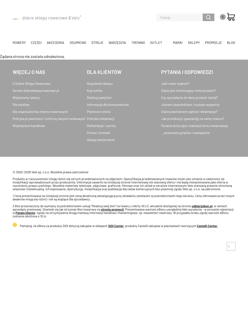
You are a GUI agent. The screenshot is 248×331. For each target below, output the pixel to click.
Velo (76, 17)
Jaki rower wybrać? (175, 83)
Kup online (94, 90)
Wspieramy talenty (26, 97)
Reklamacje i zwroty (101, 126)
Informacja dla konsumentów (108, 104)
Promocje (213, 42)
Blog (231, 42)
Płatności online (99, 112)
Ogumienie (78, 42)
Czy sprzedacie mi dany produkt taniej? (189, 97)
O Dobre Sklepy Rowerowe (31, 83)
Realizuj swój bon (99, 97)
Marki (178, 42)
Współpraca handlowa (29, 126)
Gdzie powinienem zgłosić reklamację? (189, 112)
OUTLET (156, 42)
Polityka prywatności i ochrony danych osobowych (49, 119)
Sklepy (194, 42)
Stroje (98, 42)
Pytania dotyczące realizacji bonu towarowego (194, 126)
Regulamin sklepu (100, 83)
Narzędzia (117, 42)
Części (36, 42)
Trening (138, 42)
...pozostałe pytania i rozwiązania (185, 133)
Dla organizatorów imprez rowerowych (40, 112)
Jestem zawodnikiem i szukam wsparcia (190, 104)
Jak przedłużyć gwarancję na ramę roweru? (192, 119)
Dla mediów (21, 104)
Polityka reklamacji (101, 119)
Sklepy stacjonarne (101, 140)
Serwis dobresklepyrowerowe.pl (36, 90)
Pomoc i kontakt (99, 133)
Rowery (19, 42)
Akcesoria (55, 42)
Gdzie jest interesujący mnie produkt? (188, 90)
